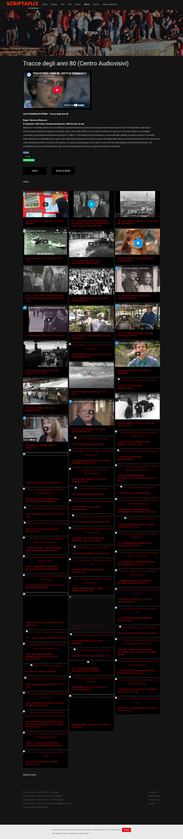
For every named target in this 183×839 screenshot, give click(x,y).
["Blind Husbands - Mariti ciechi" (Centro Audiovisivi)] (91, 708)
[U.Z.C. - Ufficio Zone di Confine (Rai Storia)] (45, 632)
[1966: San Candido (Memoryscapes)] (91, 439)
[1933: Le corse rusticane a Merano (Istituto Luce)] (45, 754)
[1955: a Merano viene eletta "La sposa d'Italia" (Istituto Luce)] (137, 519)
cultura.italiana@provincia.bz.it (61, 803)
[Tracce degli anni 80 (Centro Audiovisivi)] (137, 627)
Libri (69, 4)
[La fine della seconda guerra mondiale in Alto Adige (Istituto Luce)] (137, 663)
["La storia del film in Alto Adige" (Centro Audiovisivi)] (91, 319)
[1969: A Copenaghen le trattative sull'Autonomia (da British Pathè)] (45, 559)
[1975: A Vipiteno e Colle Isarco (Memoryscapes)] (91, 501)
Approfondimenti (110, 4)
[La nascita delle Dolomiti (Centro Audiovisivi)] (137, 354)
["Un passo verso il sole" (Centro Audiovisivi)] (91, 609)
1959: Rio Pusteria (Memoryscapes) (88, 494)
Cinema (96, 4)
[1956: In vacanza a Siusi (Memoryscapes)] (91, 516)
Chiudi (126, 830)
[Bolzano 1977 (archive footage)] (45, 666)
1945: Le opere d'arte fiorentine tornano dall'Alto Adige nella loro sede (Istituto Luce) (45, 298)
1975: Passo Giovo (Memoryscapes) (134, 493)
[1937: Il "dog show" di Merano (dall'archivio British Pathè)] (91, 663)
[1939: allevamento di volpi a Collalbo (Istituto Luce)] (137, 406)
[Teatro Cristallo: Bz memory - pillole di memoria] (45, 204)
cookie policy (154, 800)
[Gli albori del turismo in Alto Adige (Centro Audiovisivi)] (91, 412)
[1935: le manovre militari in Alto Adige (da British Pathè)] (91, 281)
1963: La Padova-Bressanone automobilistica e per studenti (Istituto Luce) (137, 478)
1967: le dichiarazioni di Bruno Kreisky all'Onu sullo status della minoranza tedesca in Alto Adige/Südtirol (90, 223)
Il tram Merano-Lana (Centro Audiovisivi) (45, 336)
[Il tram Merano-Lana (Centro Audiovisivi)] (45, 319)
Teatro (45, 4)
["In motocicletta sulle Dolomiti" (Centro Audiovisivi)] (45, 606)
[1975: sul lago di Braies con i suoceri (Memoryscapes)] (91, 471)
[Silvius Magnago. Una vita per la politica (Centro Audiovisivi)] (91, 347)
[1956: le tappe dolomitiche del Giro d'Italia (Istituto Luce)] (45, 354)
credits (151, 803)
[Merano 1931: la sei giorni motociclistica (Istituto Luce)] (137, 700)
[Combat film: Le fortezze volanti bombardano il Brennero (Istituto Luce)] (137, 502)
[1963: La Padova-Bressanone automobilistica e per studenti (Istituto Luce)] (137, 468)
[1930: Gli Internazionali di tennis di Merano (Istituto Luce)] (91, 581)
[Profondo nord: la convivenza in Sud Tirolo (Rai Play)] (137, 241)
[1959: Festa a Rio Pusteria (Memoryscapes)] (137, 451)
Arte (62, 4)
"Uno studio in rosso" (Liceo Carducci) (44, 483)
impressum (153, 792)
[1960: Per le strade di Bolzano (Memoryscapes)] (45, 391)
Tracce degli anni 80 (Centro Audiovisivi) (137, 633)
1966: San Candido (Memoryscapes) (88, 444)
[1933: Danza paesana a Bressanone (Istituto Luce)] (91, 562)
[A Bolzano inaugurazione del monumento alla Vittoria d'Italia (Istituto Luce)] (45, 646)
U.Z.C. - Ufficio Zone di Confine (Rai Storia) (45, 638)
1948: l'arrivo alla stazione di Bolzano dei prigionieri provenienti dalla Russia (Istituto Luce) (44, 724)
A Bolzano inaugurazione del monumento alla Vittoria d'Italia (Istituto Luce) (42, 656)
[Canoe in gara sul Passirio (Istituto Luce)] (91, 375)
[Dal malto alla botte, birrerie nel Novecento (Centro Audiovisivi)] (45, 491)
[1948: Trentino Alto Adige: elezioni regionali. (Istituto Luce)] (137, 434)
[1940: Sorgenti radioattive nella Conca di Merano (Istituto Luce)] (91, 453)
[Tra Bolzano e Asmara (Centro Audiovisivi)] (45, 429)
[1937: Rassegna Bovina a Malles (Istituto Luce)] (45, 508)
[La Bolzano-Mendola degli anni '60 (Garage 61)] (91, 635)
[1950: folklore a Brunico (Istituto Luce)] (91, 548)
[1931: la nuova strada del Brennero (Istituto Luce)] (137, 610)
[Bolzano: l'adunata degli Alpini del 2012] (91, 650)
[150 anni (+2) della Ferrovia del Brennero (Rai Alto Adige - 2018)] (137, 682)
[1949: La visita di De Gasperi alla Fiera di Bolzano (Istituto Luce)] (45, 695)
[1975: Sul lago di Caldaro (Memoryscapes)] (137, 380)
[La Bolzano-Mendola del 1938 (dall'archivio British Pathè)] (91, 244)
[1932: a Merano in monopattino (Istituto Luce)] (45, 679)
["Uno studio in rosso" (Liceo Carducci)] (45, 466)
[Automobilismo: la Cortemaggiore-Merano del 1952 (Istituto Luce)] (91, 530)
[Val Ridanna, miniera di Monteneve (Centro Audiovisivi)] (137, 279)
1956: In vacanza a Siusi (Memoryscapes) (91, 522)
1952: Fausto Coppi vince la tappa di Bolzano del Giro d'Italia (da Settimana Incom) (137, 652)
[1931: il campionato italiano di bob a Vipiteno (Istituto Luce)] (137, 535)
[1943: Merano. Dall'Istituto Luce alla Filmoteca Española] (91, 679)
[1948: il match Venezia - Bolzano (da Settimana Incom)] (137, 592)
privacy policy (154, 796)
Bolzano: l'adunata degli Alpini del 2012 (91, 656)
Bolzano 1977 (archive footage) (41, 672)
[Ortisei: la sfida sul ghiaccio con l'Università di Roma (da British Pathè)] (45, 735)
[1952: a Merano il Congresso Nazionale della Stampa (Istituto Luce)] (137, 554)
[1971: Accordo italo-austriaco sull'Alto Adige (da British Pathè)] (45, 578)
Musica (54, 4)
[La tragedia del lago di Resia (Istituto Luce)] (45, 241)
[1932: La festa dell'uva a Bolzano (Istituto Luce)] (45, 523)
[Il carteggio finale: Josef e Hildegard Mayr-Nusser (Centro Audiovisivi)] (45, 540)
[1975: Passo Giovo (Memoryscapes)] (137, 488)
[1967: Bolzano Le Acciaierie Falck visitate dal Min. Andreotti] (137, 204)
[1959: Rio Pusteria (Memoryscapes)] (91, 489)
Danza (77, 4)
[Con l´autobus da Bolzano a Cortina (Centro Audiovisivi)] (137, 316)
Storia (86, 4)
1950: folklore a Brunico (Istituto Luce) (90, 553)
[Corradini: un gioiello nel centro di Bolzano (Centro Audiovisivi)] (137, 573)
